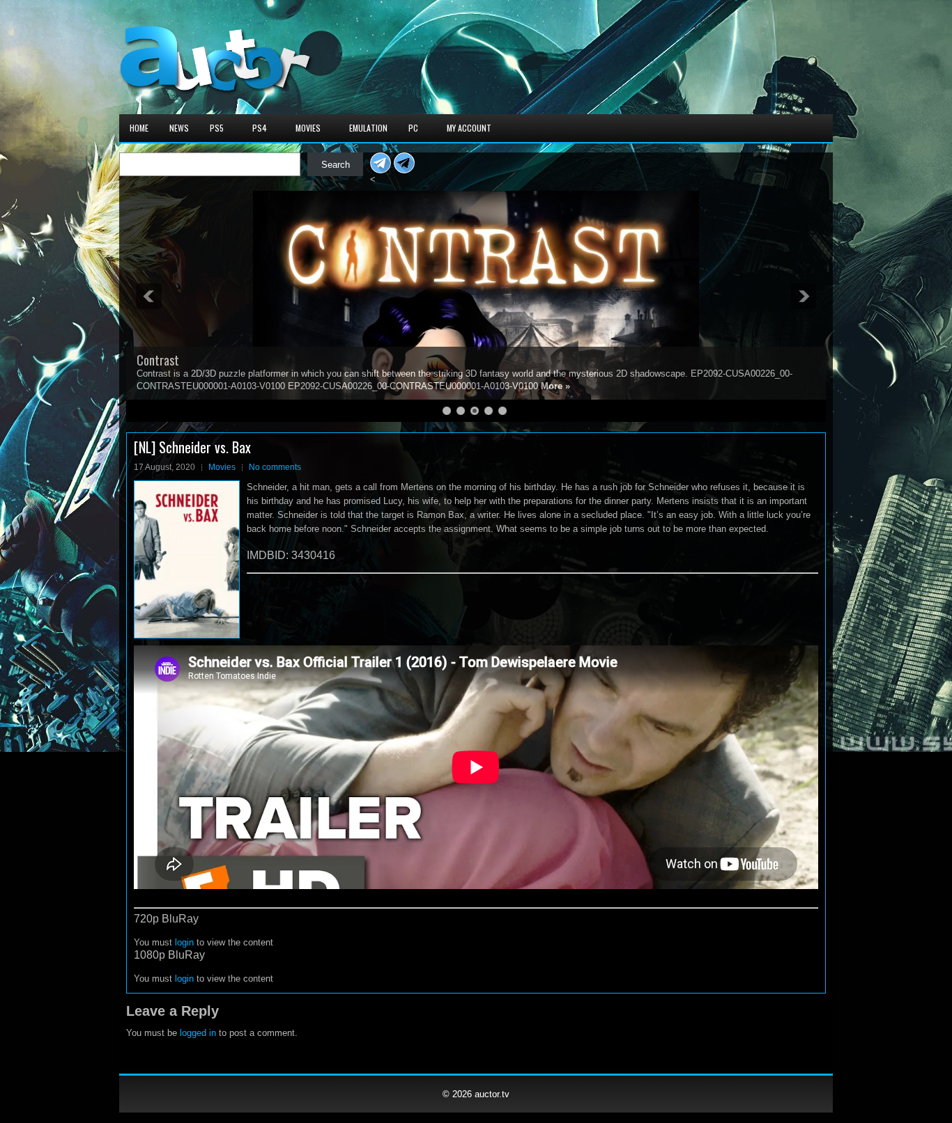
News (179, 128)
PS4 (259, 128)
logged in (198, 1033)
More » (555, 386)
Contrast (158, 360)
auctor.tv (492, 1094)
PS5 (217, 128)
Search (335, 164)
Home (139, 128)
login (184, 942)
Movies (308, 128)
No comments (275, 467)
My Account (469, 128)
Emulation (368, 128)
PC (413, 128)
